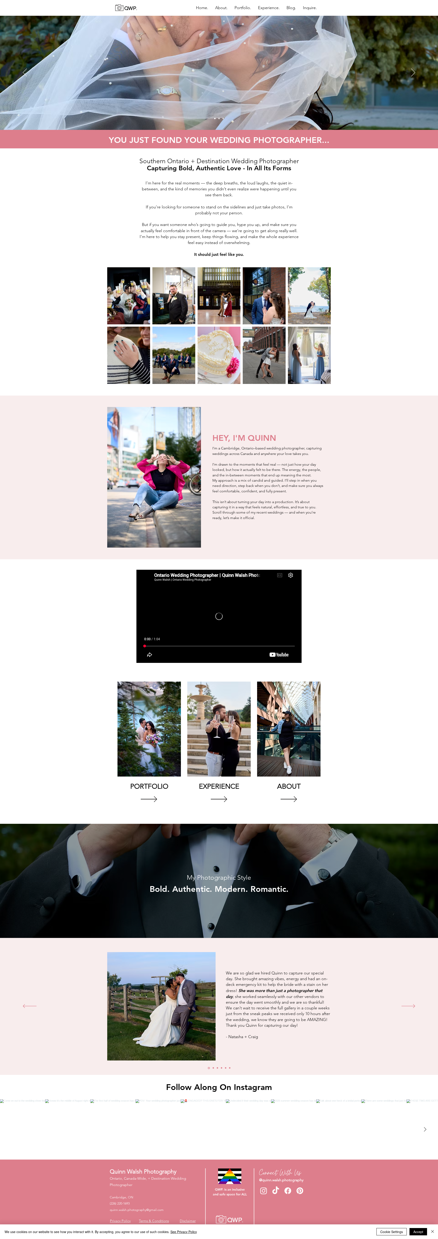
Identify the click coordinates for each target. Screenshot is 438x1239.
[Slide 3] (223, 118)
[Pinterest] (299, 1190)
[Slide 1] (215, 118)
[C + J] (213, 1068)
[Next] (413, 72)
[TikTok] (275, 1190)
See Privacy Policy (183, 1231)
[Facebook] (287, 1190)
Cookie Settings (391, 1231)
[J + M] (217, 1068)
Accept (418, 1231)
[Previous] (25, 72)
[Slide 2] (219, 118)
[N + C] (208, 1068)
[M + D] (225, 1068)
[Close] (432, 1231)
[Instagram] (263, 1190)
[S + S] (221, 1068)
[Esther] (229, 1068)
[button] (243, 8)
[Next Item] (425, 1129)
